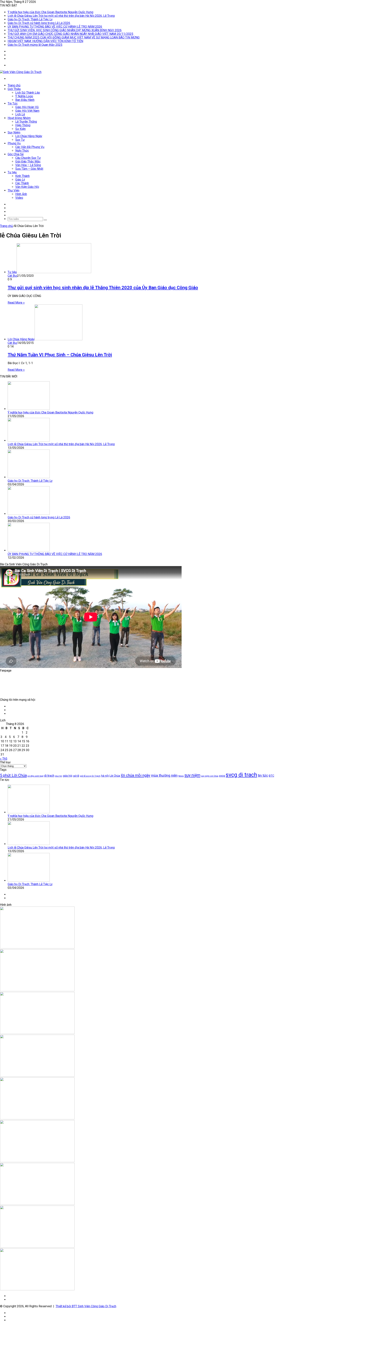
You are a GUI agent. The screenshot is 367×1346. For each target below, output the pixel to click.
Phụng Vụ (14, 143)
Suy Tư (20, 140)
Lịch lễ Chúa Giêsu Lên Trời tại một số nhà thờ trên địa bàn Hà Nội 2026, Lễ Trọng (61, 16)
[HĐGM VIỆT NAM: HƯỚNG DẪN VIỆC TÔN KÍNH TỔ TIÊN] (37, 1289)
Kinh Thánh (22, 176)
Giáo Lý (20, 179)
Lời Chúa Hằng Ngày (28, 136)
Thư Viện (13, 190)
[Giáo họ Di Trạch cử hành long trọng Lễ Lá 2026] (29, 514)
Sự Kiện (20, 129)
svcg (222, 775)
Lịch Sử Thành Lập (27, 92)
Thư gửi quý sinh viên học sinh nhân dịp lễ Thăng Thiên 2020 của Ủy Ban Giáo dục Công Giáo (103, 287)
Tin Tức (13, 103)
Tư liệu (12, 172)
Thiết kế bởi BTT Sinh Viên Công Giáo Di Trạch (86, 1306)
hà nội (105, 775)
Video (19, 198)
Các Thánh (22, 183)
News (181, 776)
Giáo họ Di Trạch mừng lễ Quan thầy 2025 (35, 45)
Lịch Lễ (20, 114)
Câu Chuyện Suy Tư (28, 158)
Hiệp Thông (22, 125)
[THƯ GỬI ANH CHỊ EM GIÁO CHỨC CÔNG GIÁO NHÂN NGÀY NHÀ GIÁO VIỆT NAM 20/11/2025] (37, 1204)
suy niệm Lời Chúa (209, 776)
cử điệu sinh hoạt (35, 776)
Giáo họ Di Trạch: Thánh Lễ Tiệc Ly (30, 19)
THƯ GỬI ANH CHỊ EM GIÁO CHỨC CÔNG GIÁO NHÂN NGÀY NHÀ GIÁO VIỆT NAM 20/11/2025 (70, 34)
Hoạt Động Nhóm (19, 118)
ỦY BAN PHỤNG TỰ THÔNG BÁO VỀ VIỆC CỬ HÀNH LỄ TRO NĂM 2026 (55, 26)
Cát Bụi (12, 276)
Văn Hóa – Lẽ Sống (28, 165)
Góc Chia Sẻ (16, 154)
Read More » (16, 302)
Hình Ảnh (21, 194)
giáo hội (67, 775)
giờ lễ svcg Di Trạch (90, 776)
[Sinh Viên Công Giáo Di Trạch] (20, 72)
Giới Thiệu (14, 89)
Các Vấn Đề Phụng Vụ (29, 147)
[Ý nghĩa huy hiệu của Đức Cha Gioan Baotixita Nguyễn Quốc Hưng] (29, 409)
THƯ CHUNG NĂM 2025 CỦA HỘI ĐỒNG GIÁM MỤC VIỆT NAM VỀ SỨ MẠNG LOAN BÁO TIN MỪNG (74, 37)
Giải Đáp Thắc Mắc (28, 161)
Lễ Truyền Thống (26, 121)
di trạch (49, 775)
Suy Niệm (14, 132)
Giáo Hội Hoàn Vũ (27, 107)
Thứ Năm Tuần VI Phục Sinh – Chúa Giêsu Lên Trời (60, 354)
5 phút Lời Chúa (13, 775)
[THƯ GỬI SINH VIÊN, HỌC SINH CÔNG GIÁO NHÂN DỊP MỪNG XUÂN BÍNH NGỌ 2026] (37, 1161)
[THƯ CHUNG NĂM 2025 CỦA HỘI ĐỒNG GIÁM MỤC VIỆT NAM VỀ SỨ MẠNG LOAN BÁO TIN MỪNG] (37, 1246)
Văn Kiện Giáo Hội (27, 187)
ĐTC (271, 775)
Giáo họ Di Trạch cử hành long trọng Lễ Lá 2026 (39, 23)
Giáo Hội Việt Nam (27, 111)
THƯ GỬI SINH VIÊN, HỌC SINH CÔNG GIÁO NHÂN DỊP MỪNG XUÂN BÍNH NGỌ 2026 (65, 30)
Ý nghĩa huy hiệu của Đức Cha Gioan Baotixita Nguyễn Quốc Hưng (50, 12)
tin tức (263, 775)
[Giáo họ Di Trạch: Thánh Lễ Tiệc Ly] (29, 477)
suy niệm (192, 775)
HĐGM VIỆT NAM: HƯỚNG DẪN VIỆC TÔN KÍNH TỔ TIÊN (45, 41)
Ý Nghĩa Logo (24, 96)
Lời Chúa (115, 775)
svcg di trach (241, 775)
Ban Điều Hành (24, 100)
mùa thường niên (164, 775)
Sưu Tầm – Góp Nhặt (29, 169)
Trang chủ (14, 85)
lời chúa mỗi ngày (135, 775)
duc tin (58, 776)
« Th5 (3, 758)
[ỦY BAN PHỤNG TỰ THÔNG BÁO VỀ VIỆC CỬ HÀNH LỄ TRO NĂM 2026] (29, 550)
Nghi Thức (22, 150)
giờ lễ (76, 775)
